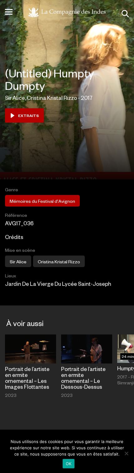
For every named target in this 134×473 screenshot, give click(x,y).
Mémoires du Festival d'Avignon (42, 201)
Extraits (28, 115)
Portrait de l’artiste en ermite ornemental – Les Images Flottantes (27, 377)
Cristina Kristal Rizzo (59, 261)
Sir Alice (18, 261)
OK (69, 463)
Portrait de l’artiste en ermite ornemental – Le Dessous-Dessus (83, 377)
